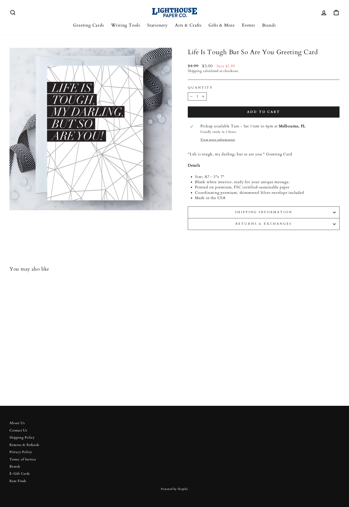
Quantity (200, 88)
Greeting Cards (88, 25)
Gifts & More (221, 25)
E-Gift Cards (19, 474)
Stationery (157, 25)
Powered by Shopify (174, 489)
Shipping (195, 71)
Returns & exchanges (264, 224)
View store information (217, 140)
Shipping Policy (22, 437)
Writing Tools (125, 25)
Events (248, 25)
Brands (269, 25)
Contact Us (18, 430)
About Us (17, 423)
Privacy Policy (20, 452)
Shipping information (263, 212)
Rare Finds (17, 481)
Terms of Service (22, 459)
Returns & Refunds (24, 445)
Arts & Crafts (188, 25)
